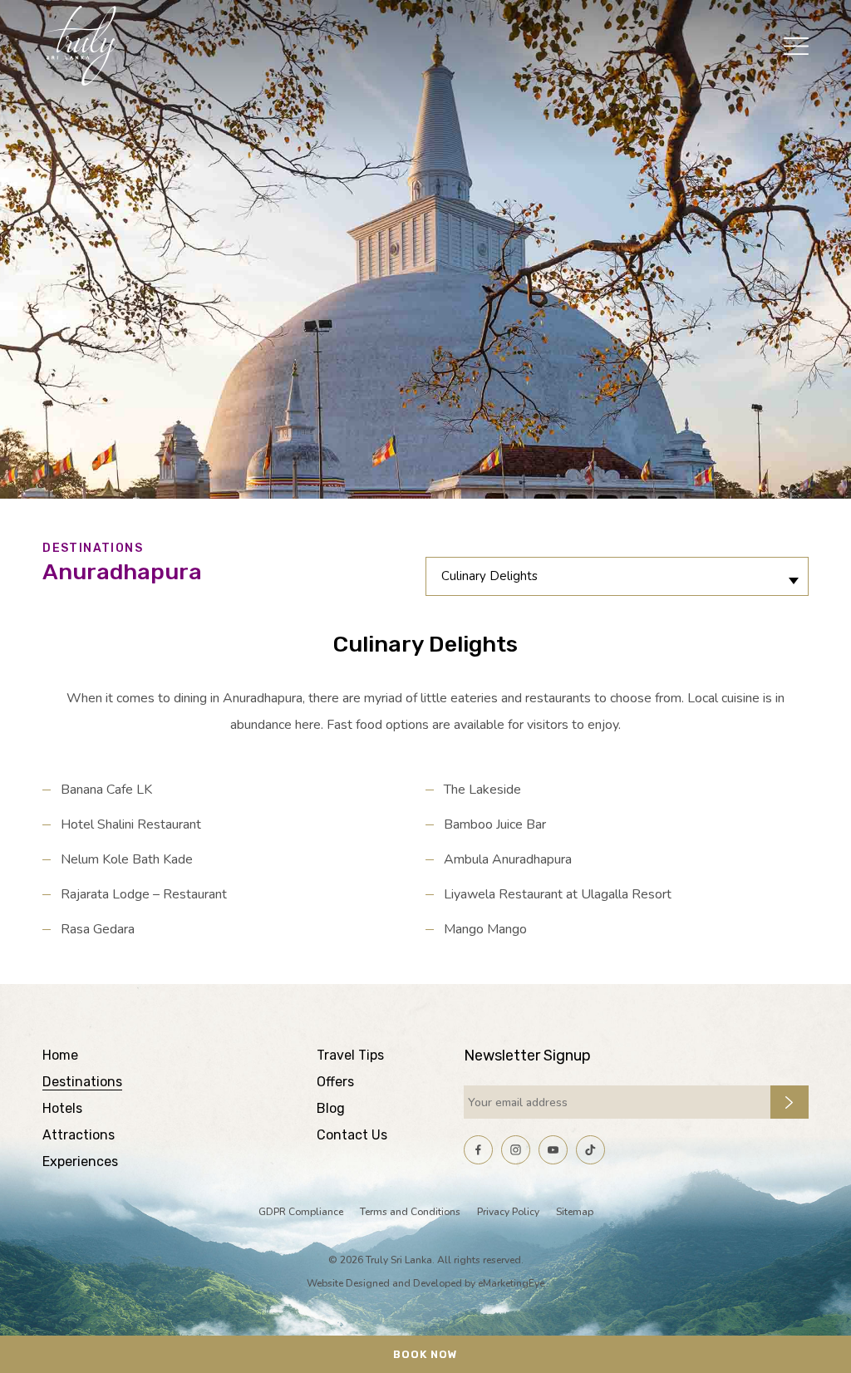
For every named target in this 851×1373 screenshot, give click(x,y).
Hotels (62, 1108)
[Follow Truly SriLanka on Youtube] (553, 1149)
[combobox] (617, 576)
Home (60, 1055)
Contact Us (352, 1135)
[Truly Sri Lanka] (79, 45)
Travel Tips (350, 1055)
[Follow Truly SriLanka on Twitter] (590, 1149)
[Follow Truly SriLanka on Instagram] (515, 1149)
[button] (796, 45)
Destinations (82, 1082)
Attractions (78, 1135)
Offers (335, 1082)
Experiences (80, 1161)
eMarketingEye (511, 1283)
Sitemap (574, 1211)
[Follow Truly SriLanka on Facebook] (478, 1149)
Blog (331, 1108)
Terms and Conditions (410, 1211)
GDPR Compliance (300, 1211)
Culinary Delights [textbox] (489, 576)
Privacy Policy (508, 1211)
